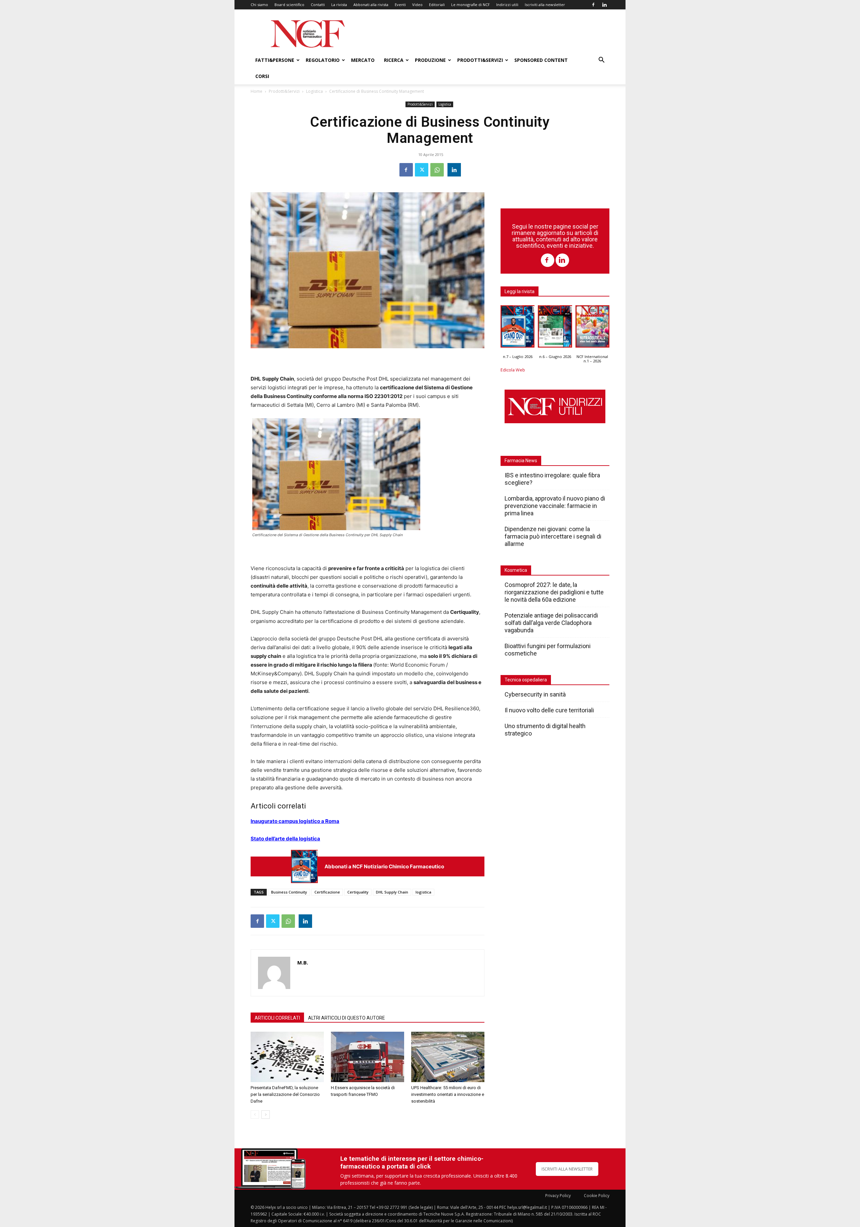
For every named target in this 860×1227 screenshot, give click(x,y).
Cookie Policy (596, 1195)
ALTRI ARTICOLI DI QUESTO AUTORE (346, 1018)
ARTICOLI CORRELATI (277, 1018)
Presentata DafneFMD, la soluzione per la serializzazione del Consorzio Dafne (285, 1094)
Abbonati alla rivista (370, 4)
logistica (423, 892)
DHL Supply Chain (392, 892)
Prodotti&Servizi (480, 60)
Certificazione (327, 892)
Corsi (262, 76)
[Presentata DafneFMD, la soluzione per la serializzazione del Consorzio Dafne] (287, 1057)
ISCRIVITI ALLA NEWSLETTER (567, 1169)
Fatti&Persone (274, 60)
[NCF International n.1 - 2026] (592, 328)
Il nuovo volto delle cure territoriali (550, 710)
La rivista (339, 4)
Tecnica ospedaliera (526, 679)
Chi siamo (259, 4)
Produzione (430, 60)
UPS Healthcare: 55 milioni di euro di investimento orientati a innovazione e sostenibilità (447, 1094)
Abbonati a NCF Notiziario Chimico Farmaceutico (384, 866)
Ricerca (393, 60)
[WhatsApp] (437, 169)
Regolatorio (323, 60)
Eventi (400, 4)
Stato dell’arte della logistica (285, 838)
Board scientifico (289, 4)
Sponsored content (541, 60)
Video (417, 4)
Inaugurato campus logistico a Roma (295, 821)
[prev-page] (255, 1114)
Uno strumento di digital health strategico (545, 729)
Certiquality (358, 892)
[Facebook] (593, 4)
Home (256, 91)
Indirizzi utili (507, 4)
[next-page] (265, 1114)
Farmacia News (521, 460)
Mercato (363, 60)
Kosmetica (516, 570)
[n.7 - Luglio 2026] (304, 866)
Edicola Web (513, 370)
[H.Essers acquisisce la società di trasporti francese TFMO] (367, 1057)
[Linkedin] (604, 4)
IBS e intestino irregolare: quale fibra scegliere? (552, 479)
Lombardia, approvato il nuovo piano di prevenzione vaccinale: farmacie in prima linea (555, 506)
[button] (601, 60)
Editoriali (437, 4)
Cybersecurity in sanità (535, 694)
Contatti (318, 4)
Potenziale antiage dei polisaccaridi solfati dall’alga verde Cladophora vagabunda (551, 623)
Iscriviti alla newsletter (545, 4)
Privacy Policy (558, 1195)
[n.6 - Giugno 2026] (555, 328)
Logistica (314, 91)
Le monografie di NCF (470, 4)
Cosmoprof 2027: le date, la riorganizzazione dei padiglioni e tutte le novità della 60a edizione (554, 592)
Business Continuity (289, 892)
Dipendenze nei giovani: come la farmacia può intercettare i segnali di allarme (553, 536)
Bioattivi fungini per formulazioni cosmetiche (548, 649)
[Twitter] (421, 169)
